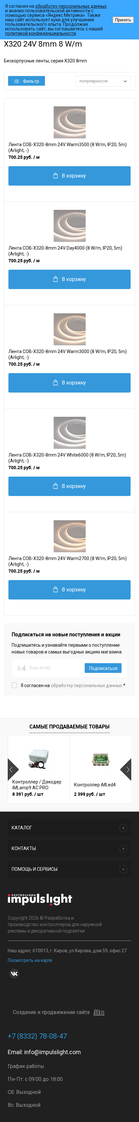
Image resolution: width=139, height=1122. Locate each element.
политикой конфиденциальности (40, 33)
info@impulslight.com (52, 1052)
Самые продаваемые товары (69, 726)
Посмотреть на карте (30, 960)
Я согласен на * (73, 685)
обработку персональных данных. (87, 685)
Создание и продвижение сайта (51, 1012)
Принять (123, 19)
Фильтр (31, 81)
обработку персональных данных (71, 6)
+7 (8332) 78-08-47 (37, 1036)
